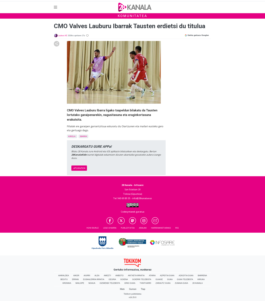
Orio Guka (129, 283)
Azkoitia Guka (186, 275)
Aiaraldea (63, 275)
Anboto (119, 275)
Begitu (64, 279)
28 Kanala (197, 283)
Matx (122, 289)
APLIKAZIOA (79, 168)
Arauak (143, 227)
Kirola (71, 136)
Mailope (79, 283)
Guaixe (159, 279)
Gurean (132, 289)
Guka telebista (185, 279)
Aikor (76, 275)
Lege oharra (109, 227)
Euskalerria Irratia (93, 279)
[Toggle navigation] (56, 7)
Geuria (112, 279)
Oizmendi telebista (110, 283)
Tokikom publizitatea (132, 294)
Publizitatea (128, 227)
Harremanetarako (161, 227)
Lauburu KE (62, 36)
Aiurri (87, 275)
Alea (97, 275)
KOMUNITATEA (132, 16)
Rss (177, 227)
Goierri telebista (141, 279)
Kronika (67, 283)
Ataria (152, 275)
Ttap (143, 289)
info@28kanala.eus (142, 198)
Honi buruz (92, 227)
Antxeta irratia (136, 275)
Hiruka (201, 279)
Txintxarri (145, 283)
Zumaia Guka (181, 283)
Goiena (124, 279)
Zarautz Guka (163, 283)
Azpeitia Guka (167, 275)
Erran (75, 279)
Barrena (202, 275)
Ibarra (83, 136)
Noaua (91, 283)
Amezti (107, 275)
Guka (170, 279)
